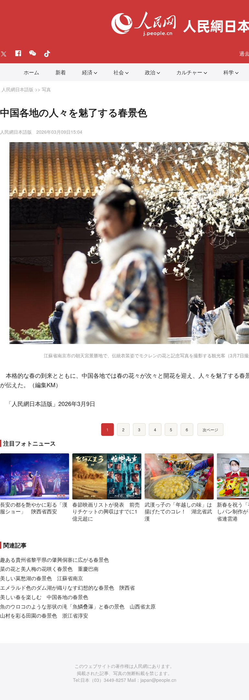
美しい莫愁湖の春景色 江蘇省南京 (41, 578)
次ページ (210, 429)
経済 (87, 72)
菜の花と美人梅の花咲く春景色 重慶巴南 (49, 568)
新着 (60, 72)
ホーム (31, 72)
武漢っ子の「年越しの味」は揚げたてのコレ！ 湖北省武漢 (178, 511)
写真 (46, 89)
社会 (118, 72)
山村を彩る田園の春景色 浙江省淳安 (44, 615)
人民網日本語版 (17, 89)
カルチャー (189, 72)
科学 (228, 72)
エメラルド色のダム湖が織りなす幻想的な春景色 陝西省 (67, 587)
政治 (150, 72)
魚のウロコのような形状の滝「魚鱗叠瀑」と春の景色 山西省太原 (78, 606)
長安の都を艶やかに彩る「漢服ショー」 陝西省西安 (33, 508)
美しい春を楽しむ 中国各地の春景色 (44, 597)
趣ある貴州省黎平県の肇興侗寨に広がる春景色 (54, 559)
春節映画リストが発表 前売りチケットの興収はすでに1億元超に (106, 511)
